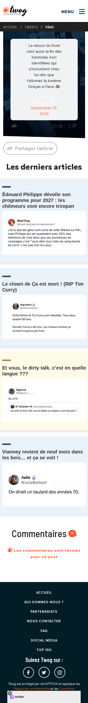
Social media (44, 640)
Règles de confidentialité (32, 689)
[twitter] (44, 672)
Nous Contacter (44, 621)
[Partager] (14, 126)
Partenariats (44, 611)
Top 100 (44, 650)
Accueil (10, 27)
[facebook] (28, 672)
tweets (31, 27)
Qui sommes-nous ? (44, 602)
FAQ (44, 631)
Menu (68, 11)
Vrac (49, 27)
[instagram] (59, 672)
